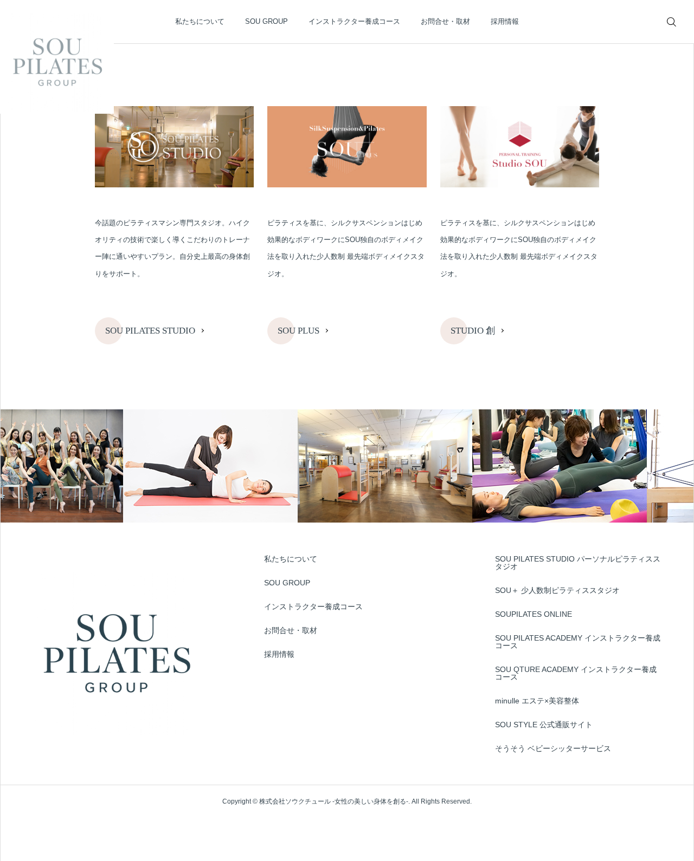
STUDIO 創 (473, 330)
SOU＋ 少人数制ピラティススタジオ (557, 590)
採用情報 (505, 21)
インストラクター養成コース (354, 21)
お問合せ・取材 (445, 21)
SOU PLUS (298, 330)
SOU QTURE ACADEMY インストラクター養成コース (576, 673)
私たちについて (199, 21)
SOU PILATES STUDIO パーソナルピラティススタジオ (577, 562)
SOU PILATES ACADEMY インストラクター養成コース (577, 641)
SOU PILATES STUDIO (150, 330)
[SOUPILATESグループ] (57, 57)
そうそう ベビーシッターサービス (553, 748)
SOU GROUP (266, 21)
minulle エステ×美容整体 (537, 701)
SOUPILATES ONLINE (533, 614)
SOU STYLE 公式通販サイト (544, 724)
